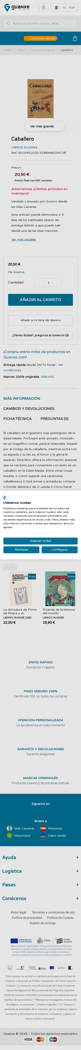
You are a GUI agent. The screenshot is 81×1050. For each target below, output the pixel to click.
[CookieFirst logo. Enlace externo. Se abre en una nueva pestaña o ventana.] (5, 498)
